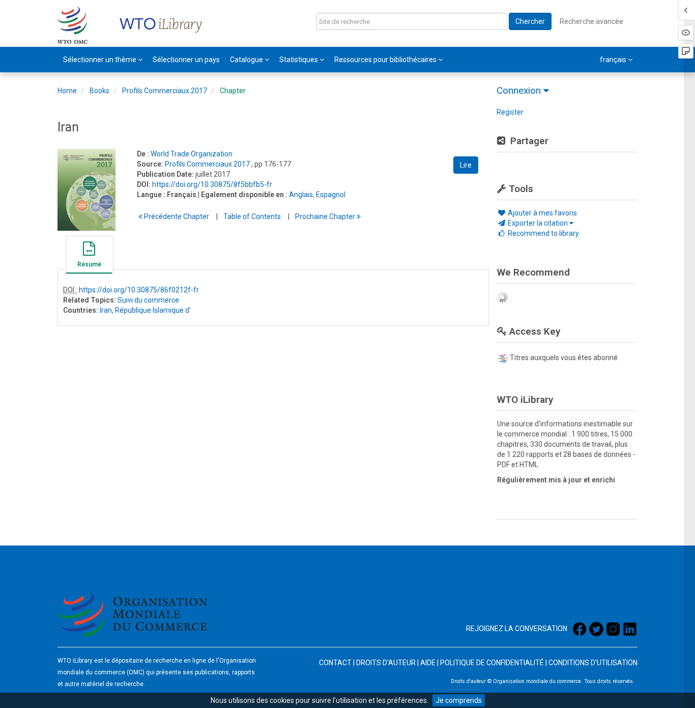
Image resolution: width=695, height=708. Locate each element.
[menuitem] (103, 59)
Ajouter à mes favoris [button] (541, 213)
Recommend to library (542, 233)
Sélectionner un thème (100, 60)
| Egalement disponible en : (242, 194)
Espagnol (330, 194)
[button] (89, 256)
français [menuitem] (614, 60)
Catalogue (247, 60)
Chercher (530, 21)
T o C (252, 216)
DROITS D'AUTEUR (386, 663)
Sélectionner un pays (186, 60)
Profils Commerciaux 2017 (164, 91)
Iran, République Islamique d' (145, 310)
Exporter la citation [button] (537, 223)
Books (99, 91)
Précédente (175, 216)
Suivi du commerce (148, 300)
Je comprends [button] (459, 700)
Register (510, 112)
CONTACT (335, 663)
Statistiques (299, 60)
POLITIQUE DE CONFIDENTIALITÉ (492, 663)
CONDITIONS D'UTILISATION (593, 663)
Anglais (301, 194)
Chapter (233, 91)
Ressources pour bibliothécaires (386, 60)
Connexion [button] (520, 90)
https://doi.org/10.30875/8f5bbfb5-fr (212, 184)
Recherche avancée (591, 21)
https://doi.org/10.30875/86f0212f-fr (139, 290)
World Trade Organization (192, 154)
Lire (466, 165)
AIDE (428, 663)
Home (67, 91)
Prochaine (326, 216)
